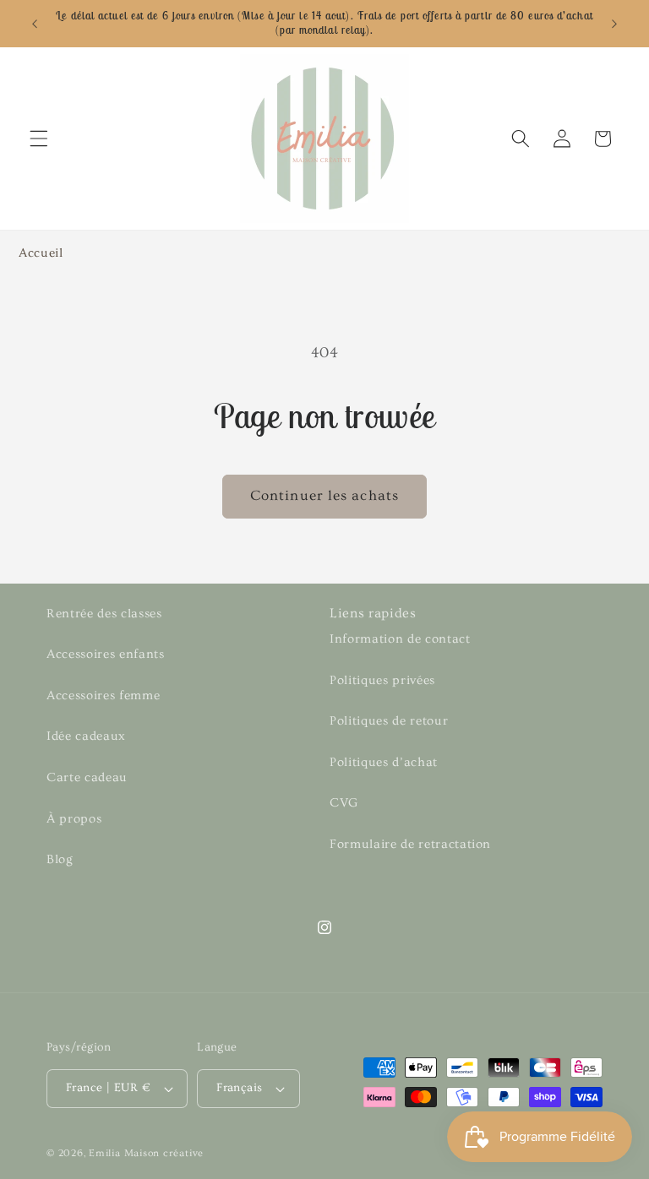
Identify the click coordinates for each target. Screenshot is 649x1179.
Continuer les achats (324, 495)
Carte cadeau (87, 777)
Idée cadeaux (86, 736)
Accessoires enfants (105, 654)
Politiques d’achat (384, 762)
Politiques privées (382, 680)
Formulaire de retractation (410, 844)
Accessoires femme (103, 695)
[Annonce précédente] (34, 23)
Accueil (41, 253)
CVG (344, 803)
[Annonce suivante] (614, 23)
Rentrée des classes (104, 613)
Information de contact (400, 639)
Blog (60, 859)
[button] (39, 138)
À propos (73, 819)
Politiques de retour (389, 721)
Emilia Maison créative (146, 1153)
